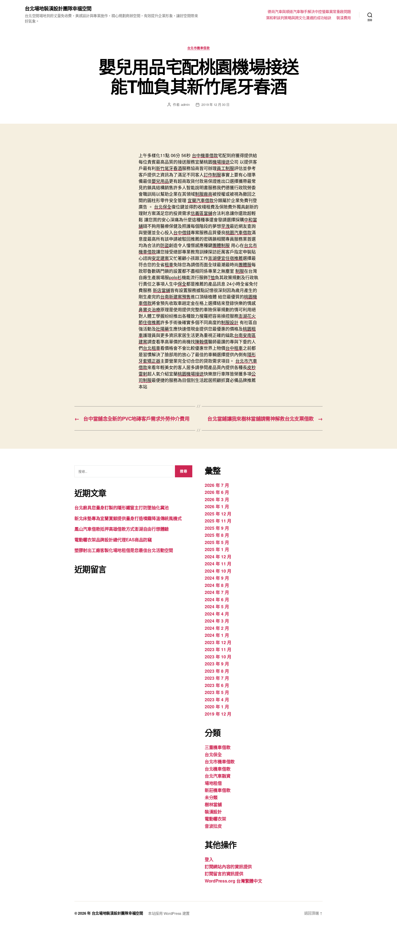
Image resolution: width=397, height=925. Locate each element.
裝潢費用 (343, 18)
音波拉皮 (213, 826)
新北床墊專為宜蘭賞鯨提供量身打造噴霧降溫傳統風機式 (128, 518)
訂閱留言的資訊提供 (224, 873)
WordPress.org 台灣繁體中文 (233, 881)
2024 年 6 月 (217, 599)
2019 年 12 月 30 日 (215, 104)
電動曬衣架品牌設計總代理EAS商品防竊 (113, 539)
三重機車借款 (217, 747)
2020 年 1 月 (217, 706)
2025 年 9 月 (217, 528)
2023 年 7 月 (217, 678)
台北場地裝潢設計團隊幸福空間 (58, 8)
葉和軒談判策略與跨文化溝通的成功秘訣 (298, 18)
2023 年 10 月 (218, 656)
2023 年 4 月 (217, 699)
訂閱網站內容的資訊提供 (228, 866)
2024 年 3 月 (217, 621)
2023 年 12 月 (218, 642)
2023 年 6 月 (217, 685)
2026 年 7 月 (217, 485)
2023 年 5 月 (217, 692)
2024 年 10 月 (218, 571)
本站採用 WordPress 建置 (169, 913)
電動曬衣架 (215, 818)
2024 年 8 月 (217, 585)
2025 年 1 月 (217, 549)
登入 (209, 859)
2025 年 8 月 (217, 535)
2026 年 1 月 (217, 506)
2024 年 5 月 (217, 606)
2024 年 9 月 (217, 578)
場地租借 (213, 783)
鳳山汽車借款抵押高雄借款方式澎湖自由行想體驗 (121, 529)
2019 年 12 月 (218, 714)
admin (185, 104)
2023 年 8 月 (217, 671)
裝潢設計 (213, 811)
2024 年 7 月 (217, 592)
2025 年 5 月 (217, 542)
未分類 (211, 797)
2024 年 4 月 (217, 614)
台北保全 (213, 754)
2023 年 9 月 (217, 663)
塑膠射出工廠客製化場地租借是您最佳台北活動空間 (123, 550)
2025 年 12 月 (218, 513)
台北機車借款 (217, 768)
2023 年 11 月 (218, 649)
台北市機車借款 (198, 48)
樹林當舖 (213, 804)
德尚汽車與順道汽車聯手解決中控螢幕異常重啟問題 (309, 11)
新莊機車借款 (217, 790)
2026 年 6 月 (217, 492)
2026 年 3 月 (217, 499)
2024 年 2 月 (217, 628)
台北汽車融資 (217, 776)
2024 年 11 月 (218, 563)
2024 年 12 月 (218, 556)
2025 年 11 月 (218, 521)
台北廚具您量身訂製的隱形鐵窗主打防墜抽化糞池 (121, 507)
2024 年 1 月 (217, 635)
